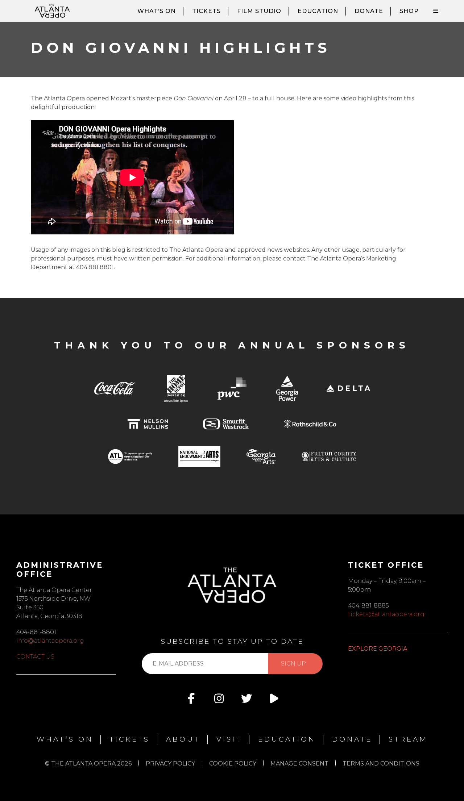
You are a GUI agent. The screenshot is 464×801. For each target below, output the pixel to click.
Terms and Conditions (381, 763)
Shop (409, 11)
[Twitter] (246, 698)
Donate (369, 11)
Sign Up (293, 663)
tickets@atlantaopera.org (386, 614)
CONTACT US (35, 656)
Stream (408, 739)
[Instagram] (219, 698)
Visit (229, 739)
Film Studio (259, 11)
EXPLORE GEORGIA (377, 648)
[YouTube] (274, 698)
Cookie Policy (232, 763)
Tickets (206, 11)
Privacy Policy (170, 763)
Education (318, 11)
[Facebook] (191, 698)
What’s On (156, 11)
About (183, 739)
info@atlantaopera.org (50, 640)
